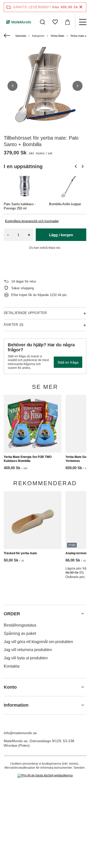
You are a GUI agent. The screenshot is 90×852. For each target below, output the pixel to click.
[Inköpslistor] (55, 22)
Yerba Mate (57, 35)
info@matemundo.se (20, 733)
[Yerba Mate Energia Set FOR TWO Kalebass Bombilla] (33, 424)
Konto (10, 687)
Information (16, 705)
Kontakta (12, 666)
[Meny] (82, 22)
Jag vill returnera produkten (28, 650)
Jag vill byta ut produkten (26, 658)
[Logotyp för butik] (19, 22)
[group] (45, 86)
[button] (13, 86)
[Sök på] (42, 22)
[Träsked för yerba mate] (33, 520)
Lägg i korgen (61, 235)
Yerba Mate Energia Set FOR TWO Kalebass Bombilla (28, 459)
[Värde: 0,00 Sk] (67, 22)
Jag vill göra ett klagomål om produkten (38, 642)
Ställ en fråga (68, 362)
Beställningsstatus (20, 625)
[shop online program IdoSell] (45, 776)
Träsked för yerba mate (20, 553)
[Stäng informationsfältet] (81, 7)
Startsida (20, 35)
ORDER (12, 613)
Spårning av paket (20, 633)
